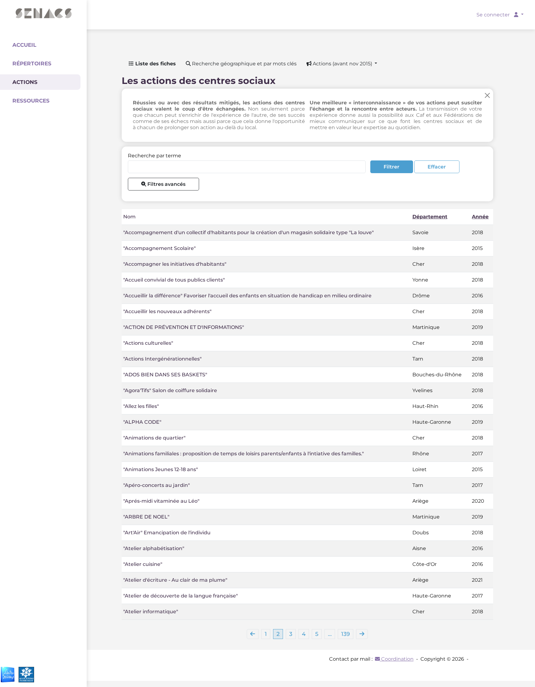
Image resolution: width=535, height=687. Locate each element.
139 (345, 634)
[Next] (362, 634)
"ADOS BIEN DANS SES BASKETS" (165, 375)
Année (480, 217)
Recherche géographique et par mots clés (244, 64)
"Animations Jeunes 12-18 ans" (160, 469)
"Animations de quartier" (154, 438)
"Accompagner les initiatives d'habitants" (174, 264)
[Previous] (253, 634)
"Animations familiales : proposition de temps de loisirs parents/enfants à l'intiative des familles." (243, 454)
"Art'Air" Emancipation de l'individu (167, 533)
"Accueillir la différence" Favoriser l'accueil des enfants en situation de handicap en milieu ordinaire (247, 296)
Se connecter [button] (493, 15)
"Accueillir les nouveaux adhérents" (167, 311)
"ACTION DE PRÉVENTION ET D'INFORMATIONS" (183, 327)
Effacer (437, 167)
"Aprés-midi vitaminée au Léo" (161, 501)
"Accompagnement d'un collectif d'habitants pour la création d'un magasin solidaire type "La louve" (248, 232)
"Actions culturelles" (148, 343)
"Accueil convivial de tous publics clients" (174, 280)
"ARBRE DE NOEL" (146, 517)
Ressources (31, 101)
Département (429, 217)
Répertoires (31, 63)
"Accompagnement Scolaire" (159, 248)
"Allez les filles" (141, 406)
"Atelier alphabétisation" (153, 548)
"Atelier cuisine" (142, 564)
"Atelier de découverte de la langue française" (180, 596)
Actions (24, 82)
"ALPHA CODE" (142, 422)
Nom (129, 217)
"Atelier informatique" (150, 612)
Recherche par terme (154, 156)
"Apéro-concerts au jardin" (156, 485)
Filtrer (391, 167)
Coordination (397, 659)
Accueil (24, 45)
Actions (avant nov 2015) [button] (342, 64)
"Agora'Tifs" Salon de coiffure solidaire (170, 390)
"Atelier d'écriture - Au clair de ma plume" (175, 580)
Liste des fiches (155, 64)
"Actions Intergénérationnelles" (162, 359)
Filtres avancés (165, 184)
